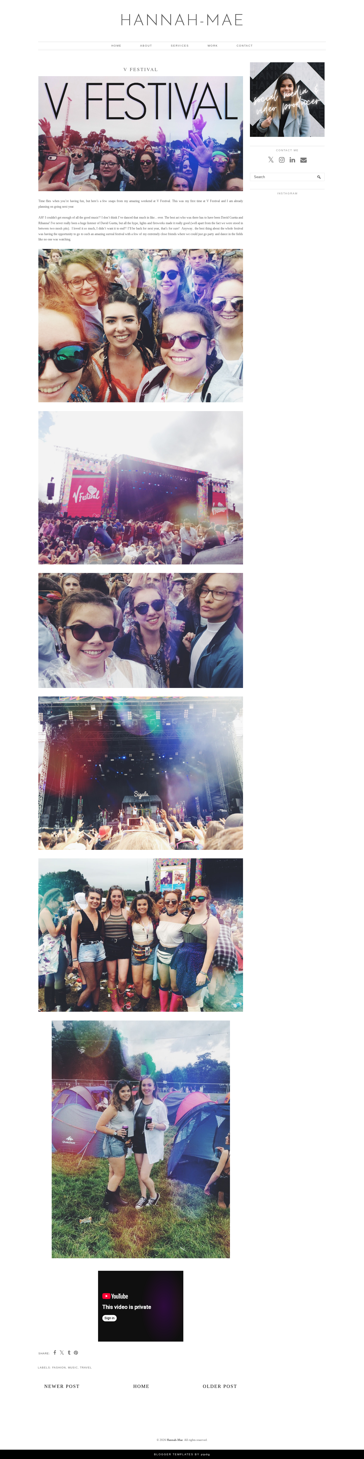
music (73, 1367)
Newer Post (62, 1386)
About (146, 45)
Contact (245, 45)
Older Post (220, 1386)
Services (180, 45)
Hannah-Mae (182, 21)
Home (116, 45)
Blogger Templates (173, 1454)
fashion (59, 1367)
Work (213, 45)
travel (86, 1367)
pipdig (205, 1454)
